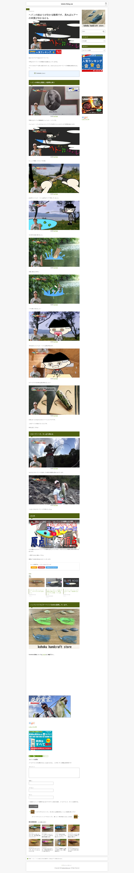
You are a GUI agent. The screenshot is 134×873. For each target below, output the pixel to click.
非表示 (43, 73)
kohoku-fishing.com (67, 4)
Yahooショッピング (52, 567)
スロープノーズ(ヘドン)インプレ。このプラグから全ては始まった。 (37, 591)
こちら (44, 654)
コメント (31, 766)
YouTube (55, 116)
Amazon (34, 567)
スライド (46, 756)
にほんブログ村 (33, 727)
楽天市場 (41, 567)
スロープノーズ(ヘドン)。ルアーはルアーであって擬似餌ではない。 (71, 591)
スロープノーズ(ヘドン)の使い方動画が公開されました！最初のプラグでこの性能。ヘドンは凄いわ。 (54, 592)
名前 (30, 780)
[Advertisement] (54, 677)
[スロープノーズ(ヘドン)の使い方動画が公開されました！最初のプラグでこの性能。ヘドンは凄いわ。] (54, 582)
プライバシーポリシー (67, 865)
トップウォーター (38, 756)
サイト (30, 795)
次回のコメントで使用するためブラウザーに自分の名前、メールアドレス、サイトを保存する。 (54, 802)
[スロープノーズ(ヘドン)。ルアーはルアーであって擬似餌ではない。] (71, 582)
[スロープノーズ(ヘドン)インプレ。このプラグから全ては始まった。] (37, 582)
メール (31, 788)
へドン (27, 9)
